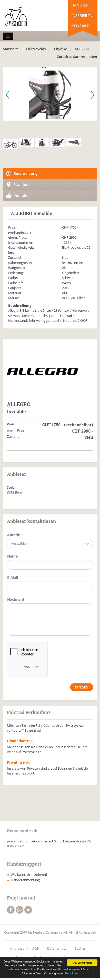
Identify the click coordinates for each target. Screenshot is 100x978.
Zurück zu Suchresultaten (77, 56)
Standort (21, 184)
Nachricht (15, 599)
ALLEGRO (82, 48)
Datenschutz (56, 948)
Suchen (80, 948)
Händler (79, 4)
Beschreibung (25, 173)
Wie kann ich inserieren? (29, 874)
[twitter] (28, 910)
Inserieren (81, 15)
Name (12, 556)
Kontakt (79, 25)
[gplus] (19, 910)
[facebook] (11, 910)
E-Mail (12, 577)
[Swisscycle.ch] (25, 17)
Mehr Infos (71, 973)
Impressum (19, 948)
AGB (35, 948)
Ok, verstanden (82, 963)
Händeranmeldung (25, 880)
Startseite (10, 48)
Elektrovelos (36, 48)
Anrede (13, 534)
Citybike (60, 48)
